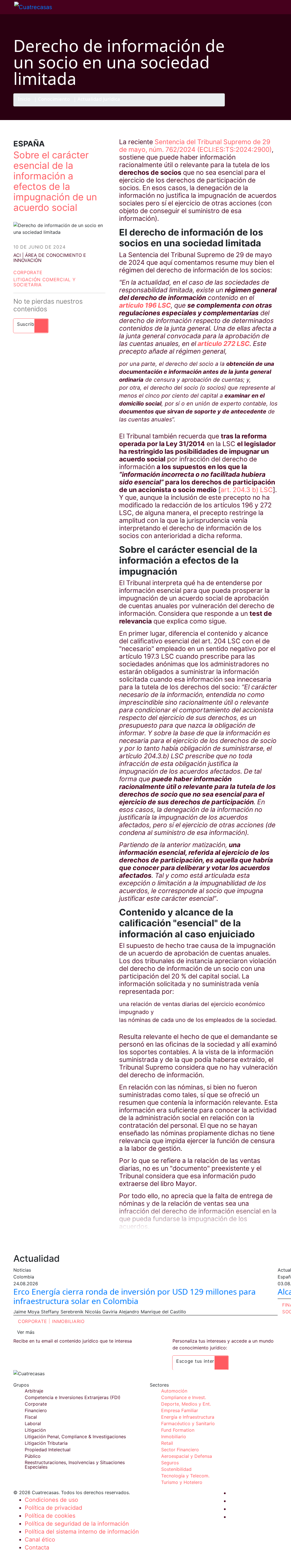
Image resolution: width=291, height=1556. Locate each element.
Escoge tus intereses (200, 1361)
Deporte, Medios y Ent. (186, 1404)
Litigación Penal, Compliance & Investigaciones (75, 1436)
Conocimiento (54, 99)
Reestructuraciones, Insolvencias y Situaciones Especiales (75, 1464)
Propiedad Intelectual (47, 1449)
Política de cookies (50, 1515)
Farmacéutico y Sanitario (188, 1423)
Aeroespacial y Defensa (186, 1456)
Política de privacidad (53, 1507)
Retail (167, 1443)
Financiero (36, 1410)
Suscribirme (31, 324)
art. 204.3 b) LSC (247, 490)
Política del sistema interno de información (82, 1531)
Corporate (27, 272)
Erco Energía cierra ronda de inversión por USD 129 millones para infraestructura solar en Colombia (134, 1296)
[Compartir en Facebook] (238, 106)
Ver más (25, 1332)
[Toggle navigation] (7, 7)
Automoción (174, 1391)
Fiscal (31, 1417)
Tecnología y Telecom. (185, 1475)
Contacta (37, 1547)
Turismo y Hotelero (181, 1482)
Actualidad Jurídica (99, 99)
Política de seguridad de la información (77, 1523)
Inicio (24, 99)
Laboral (33, 1423)
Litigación (35, 1430)
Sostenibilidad (176, 1469)
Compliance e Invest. (183, 1397)
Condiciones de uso (51, 1499)
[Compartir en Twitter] (249, 106)
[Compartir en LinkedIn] (260, 106)
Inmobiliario (68, 1321)
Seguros (170, 1462)
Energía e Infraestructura (187, 1417)
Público (33, 1456)
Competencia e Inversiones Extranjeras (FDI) (72, 1397)
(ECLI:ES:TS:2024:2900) (234, 150)
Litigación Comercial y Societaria (44, 282)
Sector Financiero (180, 1449)
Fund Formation (177, 1430)
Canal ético (40, 1539)
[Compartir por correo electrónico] (271, 106)
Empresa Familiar (179, 1410)
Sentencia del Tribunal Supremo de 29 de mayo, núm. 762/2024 (194, 146)
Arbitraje (34, 1391)
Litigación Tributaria (46, 1443)
